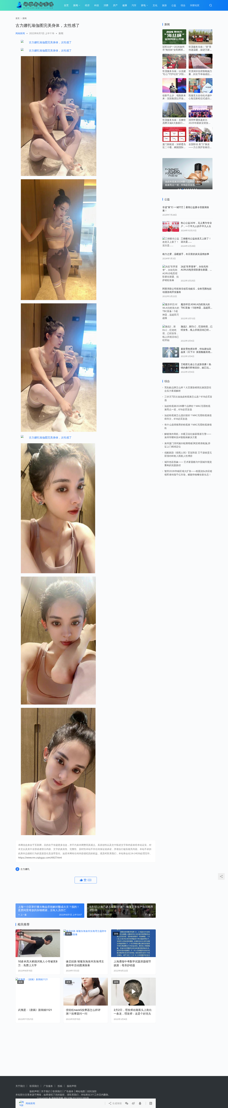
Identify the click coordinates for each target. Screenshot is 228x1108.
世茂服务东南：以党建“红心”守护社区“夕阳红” (174, 73)
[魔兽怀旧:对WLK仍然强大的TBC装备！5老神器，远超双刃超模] (170, 311)
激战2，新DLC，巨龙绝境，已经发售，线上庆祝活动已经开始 (196, 329)
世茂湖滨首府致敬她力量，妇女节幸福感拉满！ (200, 73)
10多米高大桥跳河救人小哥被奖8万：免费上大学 (37, 963)
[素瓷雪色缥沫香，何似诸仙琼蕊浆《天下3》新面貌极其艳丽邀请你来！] (170, 352)
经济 (87, 5)
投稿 (60, 1086)
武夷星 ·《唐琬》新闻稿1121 (35, 1010)
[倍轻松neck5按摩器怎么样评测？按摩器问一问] (85, 992)
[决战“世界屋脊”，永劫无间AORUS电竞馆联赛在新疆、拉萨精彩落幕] (170, 273)
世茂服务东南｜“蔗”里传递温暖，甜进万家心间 (200, 48)
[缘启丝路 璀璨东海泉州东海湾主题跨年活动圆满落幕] (85, 943)
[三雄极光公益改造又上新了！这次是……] (170, 242)
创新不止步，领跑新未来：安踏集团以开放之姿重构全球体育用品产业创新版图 (174, 97)
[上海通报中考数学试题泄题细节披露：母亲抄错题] (133, 943)
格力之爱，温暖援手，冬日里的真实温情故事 (185, 254)
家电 (143, 5)
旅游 (164, 5)
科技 (96, 5)
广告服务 (48, 1086)
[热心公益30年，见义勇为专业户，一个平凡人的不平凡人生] (170, 226)
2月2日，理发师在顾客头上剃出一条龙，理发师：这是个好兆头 (133, 1011)
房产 (115, 5)
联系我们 (34, 1086)
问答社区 (194, 5)
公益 (173, 5)
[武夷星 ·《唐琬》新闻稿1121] (38, 992)
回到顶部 (91, 1091)
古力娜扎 (25, 869)
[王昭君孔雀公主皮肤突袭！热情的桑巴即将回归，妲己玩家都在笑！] (170, 368)
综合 (183, 5)
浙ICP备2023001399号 (76, 1098)
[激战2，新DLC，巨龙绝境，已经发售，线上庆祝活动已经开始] (170, 333)
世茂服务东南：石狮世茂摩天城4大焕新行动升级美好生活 (174, 121)
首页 (66, 5)
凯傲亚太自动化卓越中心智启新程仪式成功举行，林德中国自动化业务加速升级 (200, 97)
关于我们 (20, 1086)
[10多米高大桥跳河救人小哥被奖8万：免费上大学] (38, 943)
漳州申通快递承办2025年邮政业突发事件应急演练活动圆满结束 (200, 121)
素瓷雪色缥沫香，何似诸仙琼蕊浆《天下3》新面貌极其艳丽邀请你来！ (196, 352)
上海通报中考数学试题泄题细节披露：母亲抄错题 (132, 963)
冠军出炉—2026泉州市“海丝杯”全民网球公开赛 (173, 48)
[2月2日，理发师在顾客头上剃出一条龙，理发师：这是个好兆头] (133, 992)
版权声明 (71, 1086)
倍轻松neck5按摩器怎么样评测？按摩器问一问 (83, 1011)
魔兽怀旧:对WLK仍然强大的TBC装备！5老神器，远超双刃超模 (195, 307)
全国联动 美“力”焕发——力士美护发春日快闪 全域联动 (200, 146)
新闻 (75, 5)
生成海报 (117, 1103)
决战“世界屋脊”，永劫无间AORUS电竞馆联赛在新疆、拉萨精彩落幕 (196, 269)
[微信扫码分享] (127, 1103)
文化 (155, 5)
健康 (124, 5)
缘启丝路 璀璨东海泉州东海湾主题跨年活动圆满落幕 (85, 963)
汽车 (134, 5)
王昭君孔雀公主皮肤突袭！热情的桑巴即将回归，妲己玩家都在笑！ (196, 367)
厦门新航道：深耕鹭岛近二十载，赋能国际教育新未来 (174, 146)
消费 (106, 5)
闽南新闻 (20, 33)
